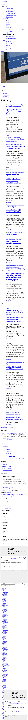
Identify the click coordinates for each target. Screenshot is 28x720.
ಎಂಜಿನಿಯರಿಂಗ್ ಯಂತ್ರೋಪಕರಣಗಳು (17, 29)
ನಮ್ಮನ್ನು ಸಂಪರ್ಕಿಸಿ (7, 48)
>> (8, 427)
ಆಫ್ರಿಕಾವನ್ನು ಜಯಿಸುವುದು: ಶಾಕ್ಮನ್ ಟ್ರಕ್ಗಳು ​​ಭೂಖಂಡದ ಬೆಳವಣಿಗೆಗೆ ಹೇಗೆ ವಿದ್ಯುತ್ (14, 112)
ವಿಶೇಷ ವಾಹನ (9, 25)
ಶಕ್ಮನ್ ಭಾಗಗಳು (12, 31)
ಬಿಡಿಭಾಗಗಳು (8, 27)
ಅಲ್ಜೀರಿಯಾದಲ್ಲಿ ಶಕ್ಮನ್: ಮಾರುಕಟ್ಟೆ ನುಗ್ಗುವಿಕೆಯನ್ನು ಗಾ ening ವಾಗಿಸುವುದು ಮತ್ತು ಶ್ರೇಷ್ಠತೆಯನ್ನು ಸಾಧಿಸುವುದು (15, 146)
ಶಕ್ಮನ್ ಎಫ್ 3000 (19, 496)
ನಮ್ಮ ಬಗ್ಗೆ (5, 6)
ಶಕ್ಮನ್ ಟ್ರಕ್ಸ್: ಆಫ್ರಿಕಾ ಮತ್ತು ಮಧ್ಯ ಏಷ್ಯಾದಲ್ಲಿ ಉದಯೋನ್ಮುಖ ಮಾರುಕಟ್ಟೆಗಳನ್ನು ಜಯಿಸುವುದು (13, 181)
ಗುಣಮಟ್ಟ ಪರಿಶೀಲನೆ (10, 36)
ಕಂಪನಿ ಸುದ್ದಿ (8, 41)
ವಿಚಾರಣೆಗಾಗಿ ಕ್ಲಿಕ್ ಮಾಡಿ (8, 487)
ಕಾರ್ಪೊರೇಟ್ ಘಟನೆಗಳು (11, 15)
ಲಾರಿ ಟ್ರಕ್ (8, 24)
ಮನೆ (4, 4)
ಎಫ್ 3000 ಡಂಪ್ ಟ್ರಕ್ (21, 494)
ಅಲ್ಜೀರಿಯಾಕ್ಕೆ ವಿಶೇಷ (10, 33)
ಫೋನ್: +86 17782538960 (9, 439)
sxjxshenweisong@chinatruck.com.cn (11, 519)
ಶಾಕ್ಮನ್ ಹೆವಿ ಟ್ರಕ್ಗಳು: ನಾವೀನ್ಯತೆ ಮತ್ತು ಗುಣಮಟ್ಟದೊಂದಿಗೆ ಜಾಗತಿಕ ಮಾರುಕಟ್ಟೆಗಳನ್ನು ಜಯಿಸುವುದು (14, 319)
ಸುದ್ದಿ (4, 40)
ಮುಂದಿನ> (6, 427)
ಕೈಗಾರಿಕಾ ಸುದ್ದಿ (9, 43)
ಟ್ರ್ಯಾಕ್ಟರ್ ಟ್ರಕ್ (8, 22)
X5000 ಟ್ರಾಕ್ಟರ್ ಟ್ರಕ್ (11, 496)
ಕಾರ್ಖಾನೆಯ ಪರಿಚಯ (10, 11)
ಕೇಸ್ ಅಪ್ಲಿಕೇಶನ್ (9, 17)
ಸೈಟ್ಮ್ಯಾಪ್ (9, 492)
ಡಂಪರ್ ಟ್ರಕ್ (8, 20)
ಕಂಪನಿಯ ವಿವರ (9, 8)
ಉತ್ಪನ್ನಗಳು (5, 18)
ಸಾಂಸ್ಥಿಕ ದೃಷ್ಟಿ (8, 9)
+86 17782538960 (7, 508)
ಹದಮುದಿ (5, 47)
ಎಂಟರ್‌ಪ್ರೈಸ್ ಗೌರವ (10, 13)
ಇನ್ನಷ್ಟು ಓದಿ (8, 134)
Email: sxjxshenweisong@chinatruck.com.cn (13, 433)
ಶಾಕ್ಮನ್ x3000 (3, 496)
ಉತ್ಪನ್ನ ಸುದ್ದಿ (8, 45)
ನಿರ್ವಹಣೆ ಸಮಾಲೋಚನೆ (11, 38)
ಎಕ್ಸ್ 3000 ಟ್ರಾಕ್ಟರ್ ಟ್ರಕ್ (5, 494)
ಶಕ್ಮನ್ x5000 (13, 494)
